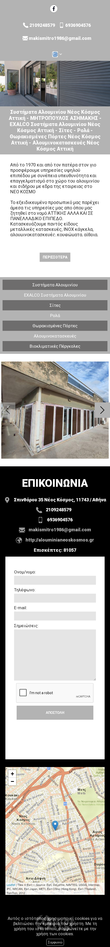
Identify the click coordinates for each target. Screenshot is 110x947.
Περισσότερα (55, 257)
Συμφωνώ (55, 942)
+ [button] (12, 774)
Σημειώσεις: (26, 625)
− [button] (12, 781)
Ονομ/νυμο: (25, 571)
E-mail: (20, 607)
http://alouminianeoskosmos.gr (60, 540)
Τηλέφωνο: (25, 589)
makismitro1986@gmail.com (60, 38)
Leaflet (11, 885)
